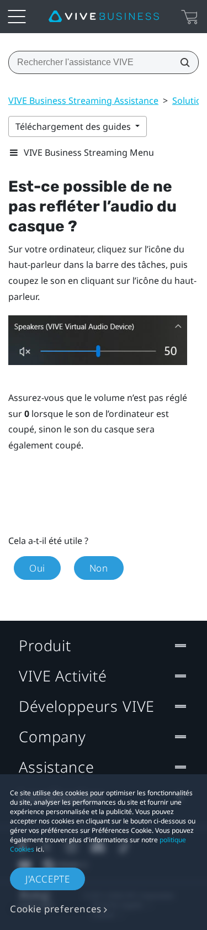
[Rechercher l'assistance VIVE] (181, 62)
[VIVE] (104, 16)
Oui (37, 568)
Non (98, 568)
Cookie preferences (56, 908)
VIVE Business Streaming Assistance (83, 100)
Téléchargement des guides (74, 126)
